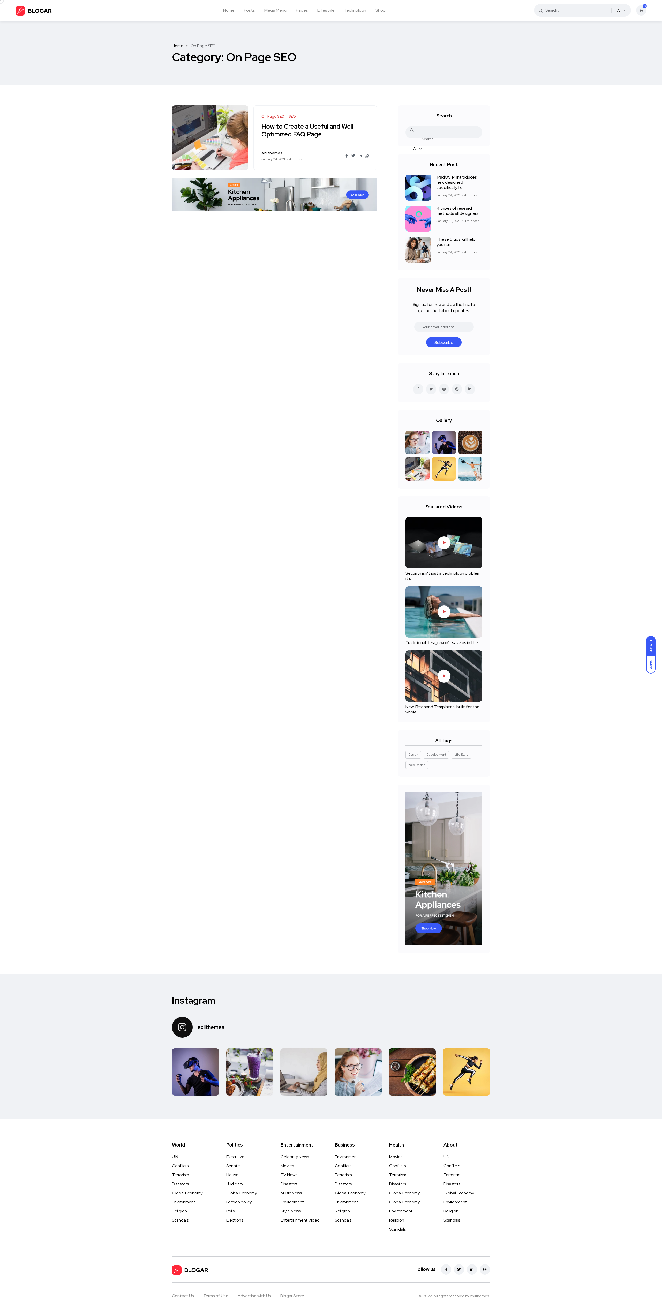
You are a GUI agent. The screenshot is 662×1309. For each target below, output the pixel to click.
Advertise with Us (254, 1295)
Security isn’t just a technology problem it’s (442, 576)
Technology (355, 10)
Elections (234, 1220)
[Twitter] (459, 1269)
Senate (233, 1166)
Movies (287, 1166)
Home (229, 10)
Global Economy (187, 1193)
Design (413, 754)
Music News (291, 1193)
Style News (291, 1211)
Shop (380, 10)
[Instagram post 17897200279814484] (303, 1072)
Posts (249, 10)
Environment (183, 1202)
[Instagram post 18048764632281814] (358, 1072)
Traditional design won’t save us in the (441, 642)
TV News (289, 1175)
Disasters (180, 1184)
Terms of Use (215, 1295)
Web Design (416, 765)
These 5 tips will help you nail (456, 241)
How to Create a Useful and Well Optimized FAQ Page (307, 130)
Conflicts (180, 1166)
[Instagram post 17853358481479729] (412, 1072)
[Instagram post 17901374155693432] (195, 1072)
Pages (302, 10)
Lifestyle (326, 10)
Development (436, 754)
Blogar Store (292, 1295)
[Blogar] (34, 10)
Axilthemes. (480, 1295)
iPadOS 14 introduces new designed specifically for (457, 182)
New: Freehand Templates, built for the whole (442, 709)
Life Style (461, 754)
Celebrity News (295, 1156)
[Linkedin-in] (472, 1269)
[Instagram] (485, 1269)
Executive (235, 1156)
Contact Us (183, 1295)
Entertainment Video (300, 1220)
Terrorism (180, 1175)
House (232, 1175)
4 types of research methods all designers (457, 210)
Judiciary (234, 1184)
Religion (179, 1211)
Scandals (180, 1220)
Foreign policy (239, 1202)
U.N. (175, 1156)
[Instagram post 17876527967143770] (249, 1072)
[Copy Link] (367, 156)
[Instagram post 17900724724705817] (466, 1072)
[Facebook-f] (446, 1269)
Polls (230, 1211)
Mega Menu (275, 10)
